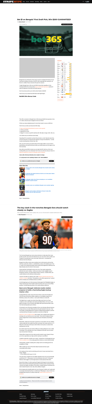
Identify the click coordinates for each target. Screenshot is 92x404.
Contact (47, 394)
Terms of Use (58, 396)
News (24, 1)
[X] (85, 1)
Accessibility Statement (36, 398)
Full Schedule (60, 99)
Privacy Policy (48, 396)
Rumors (27, 1)
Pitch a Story (33, 396)
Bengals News (25, 385)
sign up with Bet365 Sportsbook (42, 86)
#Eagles (24, 352)
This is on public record (24, 340)
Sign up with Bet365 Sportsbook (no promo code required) (32, 128)
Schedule (32, 1)
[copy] (26, 24)
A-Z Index (47, 398)
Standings (37, 1)
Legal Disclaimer (23, 398)
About (20, 394)
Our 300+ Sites (58, 394)
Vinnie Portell (22, 21)
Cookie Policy (70, 396)
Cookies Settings (59, 398)
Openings (33, 394)
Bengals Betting (26, 198)
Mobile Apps (69, 394)
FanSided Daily (22, 396)
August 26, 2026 (33, 354)
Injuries (45, 1)
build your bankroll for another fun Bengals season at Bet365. (32, 152)
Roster (41, 1)
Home (20, 198)
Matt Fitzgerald (22, 214)
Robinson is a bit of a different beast (27, 314)
